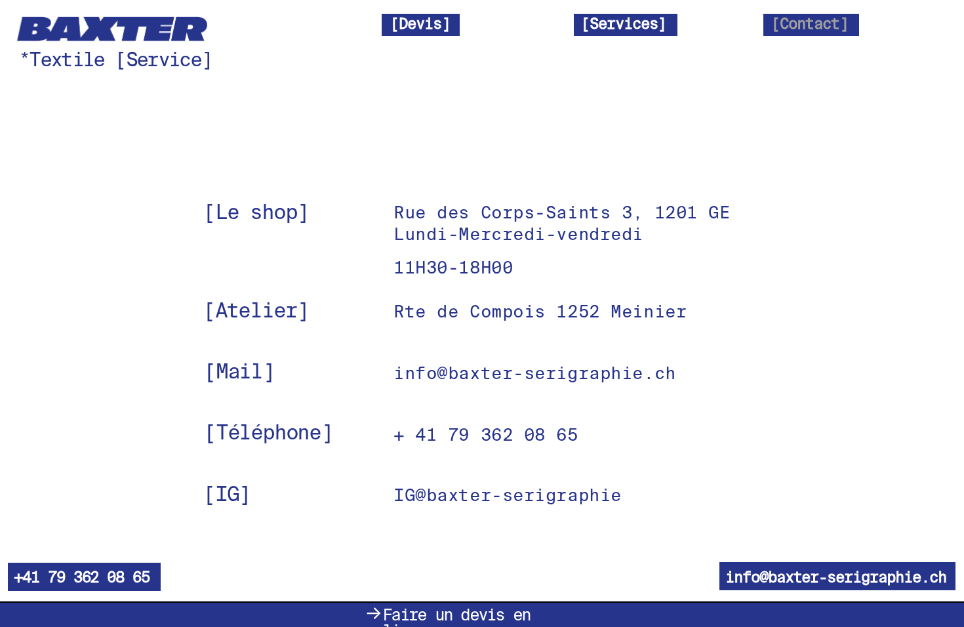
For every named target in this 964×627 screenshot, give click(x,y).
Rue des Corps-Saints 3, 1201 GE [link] (561, 213)
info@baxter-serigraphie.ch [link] (534, 373)
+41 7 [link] (35, 577)
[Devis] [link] (420, 23)
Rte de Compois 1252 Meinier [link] (540, 312)
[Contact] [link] (809, 23)
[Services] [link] (623, 23)
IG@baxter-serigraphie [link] (507, 495)
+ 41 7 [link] (425, 435)
